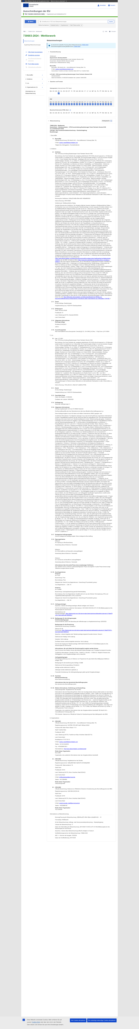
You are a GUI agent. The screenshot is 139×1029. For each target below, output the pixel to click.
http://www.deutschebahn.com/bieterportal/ (75, 748)
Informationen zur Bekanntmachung (30, 92)
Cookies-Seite (36, 1022)
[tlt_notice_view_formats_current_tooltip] (111, 121)
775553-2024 (85, 44)
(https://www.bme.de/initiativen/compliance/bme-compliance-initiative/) (82, 260)
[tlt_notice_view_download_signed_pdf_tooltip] (59, 93)
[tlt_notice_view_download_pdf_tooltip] (51, 104)
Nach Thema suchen (75, 25)
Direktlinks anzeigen (34, 55)
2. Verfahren (28, 79)
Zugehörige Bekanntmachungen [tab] (32, 44)
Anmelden (103, 5)
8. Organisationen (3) (31, 87)
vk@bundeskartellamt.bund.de (67, 777)
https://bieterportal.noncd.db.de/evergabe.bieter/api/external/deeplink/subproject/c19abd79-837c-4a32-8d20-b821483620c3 (83, 614)
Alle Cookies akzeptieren (78, 1020)
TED (24, 31)
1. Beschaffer (29, 75)
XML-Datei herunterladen (35, 52)
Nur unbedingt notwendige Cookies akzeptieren (101, 1020)
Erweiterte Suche (55, 25)
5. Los (27, 83)
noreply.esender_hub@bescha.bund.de (69, 803)
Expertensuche (64, 25)
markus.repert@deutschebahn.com (64, 69)
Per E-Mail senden (33, 64)
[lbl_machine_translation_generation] (70, 110)
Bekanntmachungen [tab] (29, 41)
